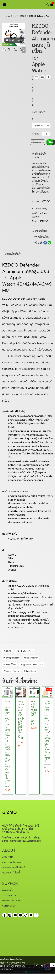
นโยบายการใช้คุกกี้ (11, 872)
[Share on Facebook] (45, 242)
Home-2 (8, 16)
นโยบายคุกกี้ (7, 969)
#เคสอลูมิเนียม (9, 664)
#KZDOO (7, 651)
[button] (48, 4)
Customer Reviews (11, 862)
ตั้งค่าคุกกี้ (40, 965)
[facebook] (4, 915)
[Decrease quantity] (43, 134)
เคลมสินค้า (7, 890)
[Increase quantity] (49, 134)
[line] (20, 915)
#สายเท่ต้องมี (30, 671)
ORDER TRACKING (11, 900)
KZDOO (23, 16)
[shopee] (31, 915)
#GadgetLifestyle (11, 671)
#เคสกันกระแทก (31, 657)
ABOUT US (7, 857)
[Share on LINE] (49, 242)
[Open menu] (4, 4)
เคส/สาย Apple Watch (39, 215)
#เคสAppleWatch (11, 657)
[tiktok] (25, 915)
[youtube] (15, 915)
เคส (44, 208)
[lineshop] (36, 915)
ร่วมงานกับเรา (9, 895)
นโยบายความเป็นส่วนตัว (14, 867)
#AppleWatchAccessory (32, 664)
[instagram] (9, 915)
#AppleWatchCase (24, 651)
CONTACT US (9, 905)
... (15, 16)
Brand (35, 221)
